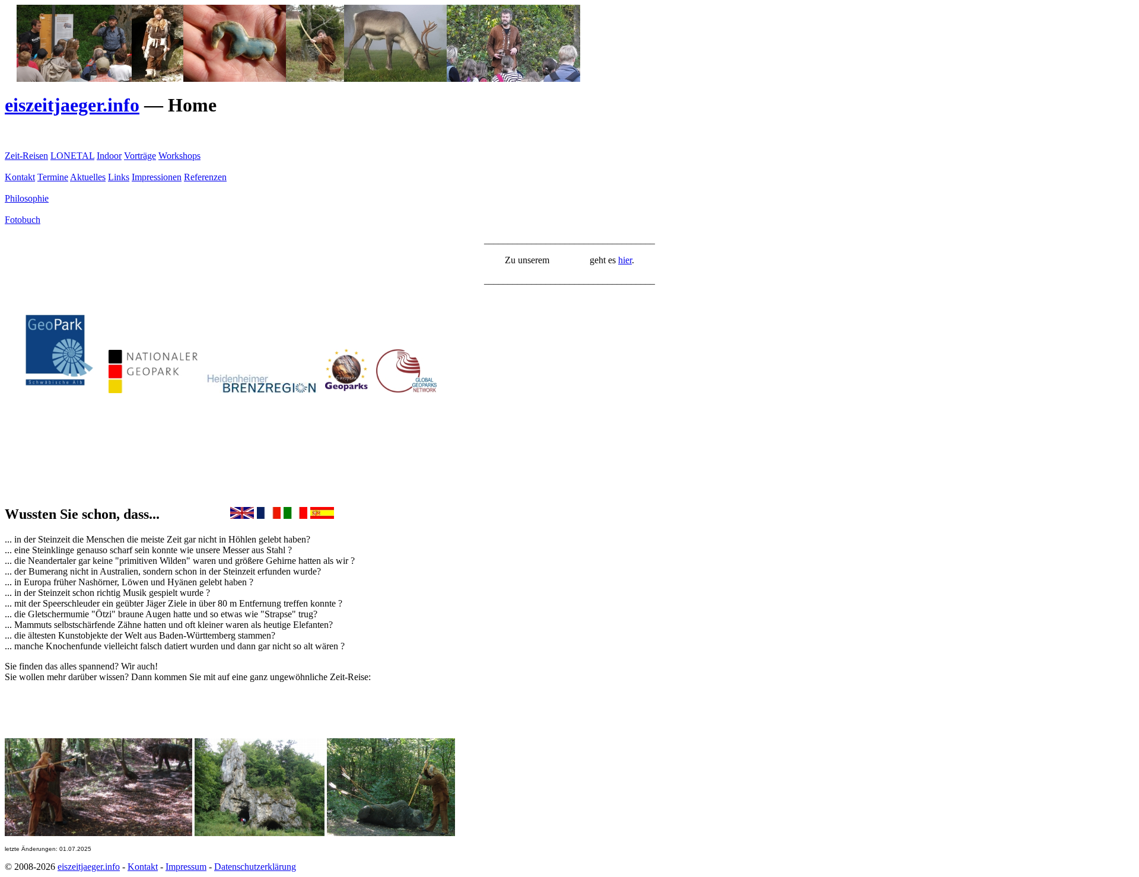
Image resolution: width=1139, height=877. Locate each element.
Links (118, 177)
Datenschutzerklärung (255, 867)
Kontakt (20, 177)
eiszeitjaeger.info (72, 105)
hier (625, 260)
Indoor (109, 156)
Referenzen (205, 177)
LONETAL (72, 156)
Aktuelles (88, 177)
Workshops (179, 156)
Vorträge (140, 156)
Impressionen (157, 177)
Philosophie (27, 198)
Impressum (186, 867)
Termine (52, 177)
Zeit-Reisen (26, 156)
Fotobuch (22, 220)
